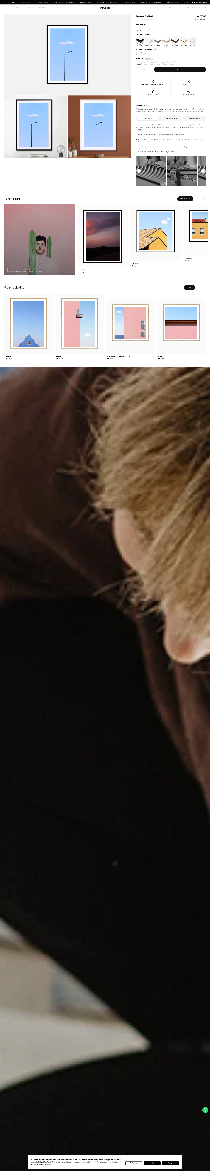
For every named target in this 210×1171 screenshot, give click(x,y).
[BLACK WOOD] (140, 41)
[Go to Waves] (130, 324)
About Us (41, 8)
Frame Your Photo (200, 2)
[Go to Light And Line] (181, 323)
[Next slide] (204, 198)
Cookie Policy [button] (92, 1162)
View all (189, 287)
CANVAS (146, 28)
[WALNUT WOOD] (157, 41)
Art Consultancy (11, 2)
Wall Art (7, 8)
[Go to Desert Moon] (102, 236)
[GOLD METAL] (184, 41)
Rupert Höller (147, 19)
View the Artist (185, 198)
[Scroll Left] (139, 171)
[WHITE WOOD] (149, 41)
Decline (152, 1163)
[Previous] (200, 287)
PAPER (139, 29)
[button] (171, 8)
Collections (31, 8)
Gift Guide (18, 8)
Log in (179, 8)
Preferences (134, 1163)
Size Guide (149, 59)
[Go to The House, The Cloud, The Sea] (79, 324)
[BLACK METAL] (175, 41)
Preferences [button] (48, 1164)
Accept (170, 1163)
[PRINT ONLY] (192, 40)
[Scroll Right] (203, 171)
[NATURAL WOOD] (166, 41)
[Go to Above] (28, 323)
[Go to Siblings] (155, 231)
